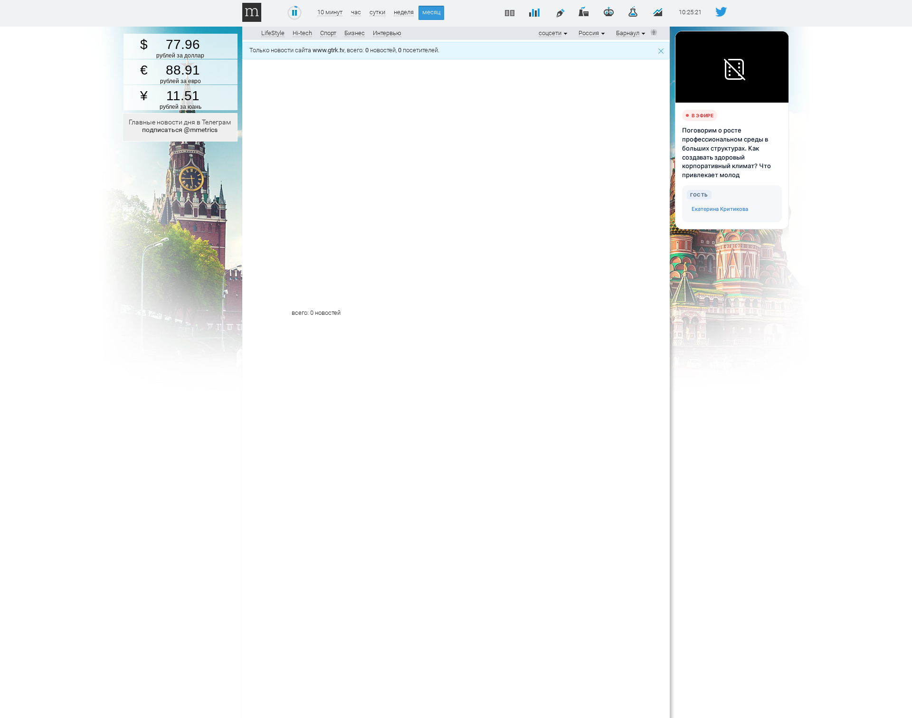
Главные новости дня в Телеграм (180, 125)
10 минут (329, 12)
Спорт (328, 33)
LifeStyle (273, 33)
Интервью (387, 33)
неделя (404, 12)
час (356, 12)
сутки (377, 12)
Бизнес (354, 33)
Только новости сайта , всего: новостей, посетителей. (345, 50)
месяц (431, 12)
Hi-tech (302, 33)
